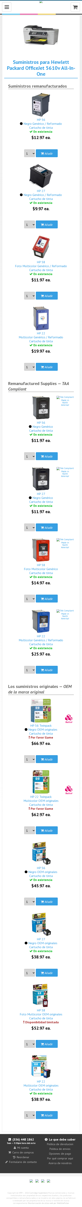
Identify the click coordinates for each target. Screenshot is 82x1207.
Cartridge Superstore (38, 1193)
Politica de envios (60, 1149)
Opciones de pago (60, 1153)
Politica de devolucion (60, 1144)
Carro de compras (23, 1152)
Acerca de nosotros (60, 1163)
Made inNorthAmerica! (65, 402)
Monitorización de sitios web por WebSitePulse (48, 1203)
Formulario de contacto (23, 1162)
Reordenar (23, 1157)
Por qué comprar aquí (60, 1158)
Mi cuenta (23, 1147)
